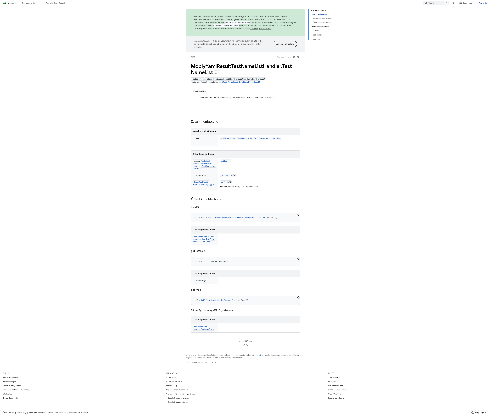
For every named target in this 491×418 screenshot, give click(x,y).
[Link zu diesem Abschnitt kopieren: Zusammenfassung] (220, 121)
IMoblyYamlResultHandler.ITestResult (241, 82)
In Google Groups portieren (177, 402)
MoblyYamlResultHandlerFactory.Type (203, 183)
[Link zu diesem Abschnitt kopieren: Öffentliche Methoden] (225, 199)
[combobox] (436, 3)
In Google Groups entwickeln (177, 398)
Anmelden (483, 3)
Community (21, 413)
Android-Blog (171, 386)
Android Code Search (55, 3)
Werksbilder (8, 394)
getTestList (227, 175)
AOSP (193, 57)
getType (225, 182)
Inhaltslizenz (259, 355)
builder (224, 161)
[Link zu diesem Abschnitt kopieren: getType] (203, 290)
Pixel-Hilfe (332, 381)
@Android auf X (172, 377)
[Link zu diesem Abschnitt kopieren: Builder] (201, 207)
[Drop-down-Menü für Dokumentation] (39, 3)
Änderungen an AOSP (260, 28)
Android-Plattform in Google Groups (181, 394)
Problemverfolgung (336, 398)
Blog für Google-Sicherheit (177, 390)
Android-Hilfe (333, 377)
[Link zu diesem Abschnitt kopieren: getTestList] (207, 251)
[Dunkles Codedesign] (298, 214)
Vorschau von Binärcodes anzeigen (17, 390)
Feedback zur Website (78, 413)
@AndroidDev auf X (174, 381)
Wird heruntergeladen (12, 386)
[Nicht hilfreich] (298, 57)
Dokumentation (29, 3)
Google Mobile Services (337, 390)
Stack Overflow (334, 394)
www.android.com (336, 386)
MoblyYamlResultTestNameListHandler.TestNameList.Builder (250, 138)
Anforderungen (9, 381)
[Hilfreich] (294, 57)
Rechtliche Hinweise (37, 413)
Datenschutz (60, 413)
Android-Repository (11, 377)
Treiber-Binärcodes (10, 398)
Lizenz (50, 413)
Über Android (8, 413)
